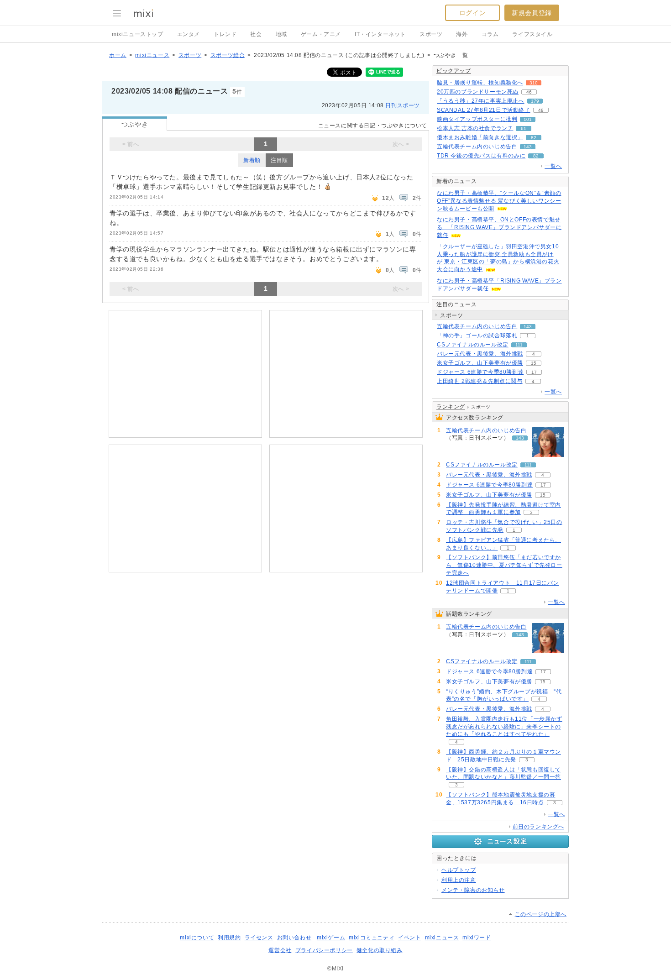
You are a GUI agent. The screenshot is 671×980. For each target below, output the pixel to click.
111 (519, 344)
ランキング (450, 407)
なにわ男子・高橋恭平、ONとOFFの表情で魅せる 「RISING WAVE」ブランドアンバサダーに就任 (499, 227)
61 (523, 128)
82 (533, 137)
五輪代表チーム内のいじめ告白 (477, 146)
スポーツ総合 (227, 55)
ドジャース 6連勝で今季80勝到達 (480, 372)
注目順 (279, 160)
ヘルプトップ (458, 870)
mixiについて (197, 937)
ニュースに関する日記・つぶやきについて (372, 125)
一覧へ (553, 166)
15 (533, 363)
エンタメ (188, 34)
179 (535, 101)
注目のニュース (456, 304)
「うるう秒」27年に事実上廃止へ (480, 101)
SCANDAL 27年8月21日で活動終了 (483, 110)
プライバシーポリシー (324, 950)
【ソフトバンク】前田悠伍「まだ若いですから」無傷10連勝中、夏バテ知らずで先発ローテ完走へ (504, 565)
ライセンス (259, 937)
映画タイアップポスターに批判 (477, 119)
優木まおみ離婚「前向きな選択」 (480, 137)
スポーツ (430, 34)
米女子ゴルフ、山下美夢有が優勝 (480, 363)
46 (529, 91)
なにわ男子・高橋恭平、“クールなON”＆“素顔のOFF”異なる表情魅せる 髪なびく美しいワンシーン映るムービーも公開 (499, 201)
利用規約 (229, 937)
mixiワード (476, 937)
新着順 (252, 160)
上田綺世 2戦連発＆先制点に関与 (480, 381)
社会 (256, 34)
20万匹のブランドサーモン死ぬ (478, 92)
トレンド (225, 34)
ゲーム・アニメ (321, 34)
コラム (490, 34)
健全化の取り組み (379, 950)
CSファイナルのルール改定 (472, 344)
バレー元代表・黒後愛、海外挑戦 (480, 354)
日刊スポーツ (402, 105)
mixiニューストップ (137, 34)
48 (541, 110)
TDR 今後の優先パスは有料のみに (481, 155)
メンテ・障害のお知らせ (473, 890)
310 (533, 82)
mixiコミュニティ (371, 937)
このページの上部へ (540, 914)
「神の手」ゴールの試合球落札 (477, 335)
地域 (281, 34)
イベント (409, 937)
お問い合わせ (294, 937)
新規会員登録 (532, 12)
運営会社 (279, 950)
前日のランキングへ (538, 826)
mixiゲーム (331, 937)
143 (528, 146)
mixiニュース (152, 55)
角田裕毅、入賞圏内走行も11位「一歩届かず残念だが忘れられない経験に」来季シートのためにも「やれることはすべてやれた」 (504, 727)
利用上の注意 (458, 880)
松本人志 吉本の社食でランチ (475, 128)
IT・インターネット (380, 34)
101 (528, 119)
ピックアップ (453, 71)
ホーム (117, 55)
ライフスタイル (532, 34)
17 (534, 372)
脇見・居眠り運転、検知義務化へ (480, 82)
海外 (461, 34)
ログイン (472, 12)
